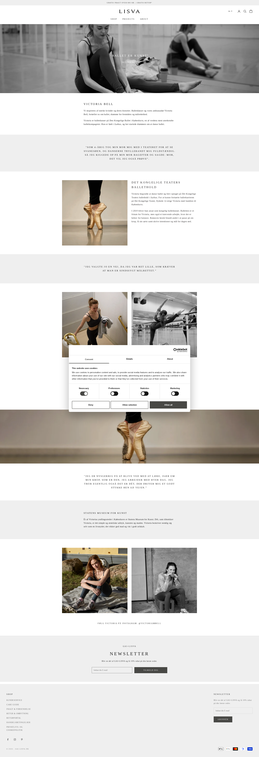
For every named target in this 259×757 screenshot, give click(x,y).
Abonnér (223, 719)
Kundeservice (14, 700)
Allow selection (129, 405)
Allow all (168, 405)
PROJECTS (128, 19)
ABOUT (144, 19)
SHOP (114, 19)
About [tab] (170, 359)
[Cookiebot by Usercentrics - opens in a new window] (175, 350)
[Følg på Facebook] (7, 739)
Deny (90, 405)
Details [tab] (129, 359)
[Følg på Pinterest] (22, 739)
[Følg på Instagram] (14, 739)
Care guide (12, 705)
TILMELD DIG (150, 670)
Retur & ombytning (17, 714)
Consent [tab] (89, 359)
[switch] (114, 393)
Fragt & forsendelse (18, 709)
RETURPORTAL (13, 718)
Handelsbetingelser (18, 722)
